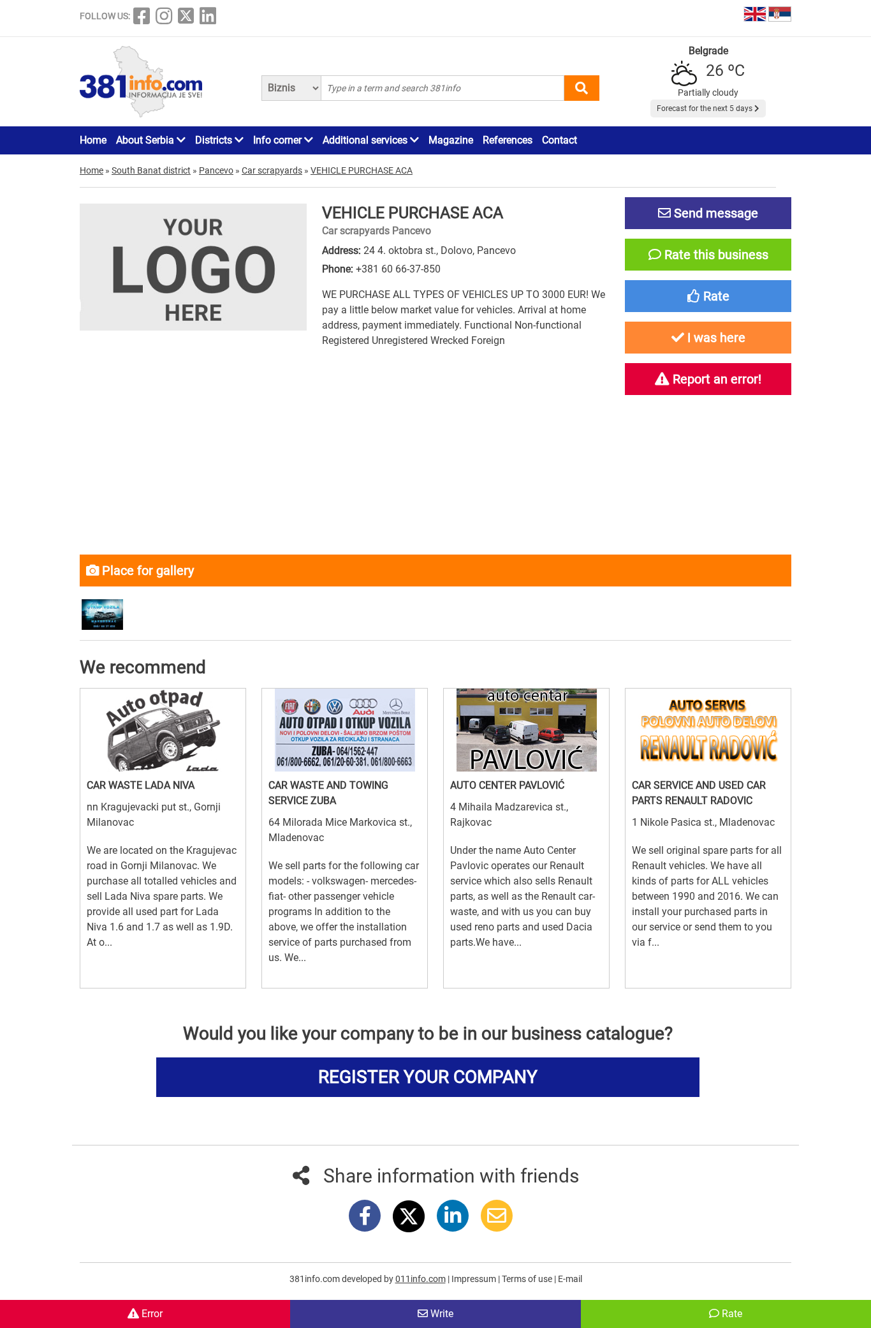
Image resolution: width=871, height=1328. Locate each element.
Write (440, 1314)
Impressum (474, 1279)
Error (151, 1314)
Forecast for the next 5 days (705, 108)
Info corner (278, 140)
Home (93, 140)
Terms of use (528, 1279)
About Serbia (146, 140)
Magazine (450, 140)
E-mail (570, 1279)
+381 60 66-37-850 (398, 269)
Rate (730, 1314)
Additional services (366, 140)
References (507, 140)
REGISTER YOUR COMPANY (428, 1076)
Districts (215, 140)
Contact (559, 140)
